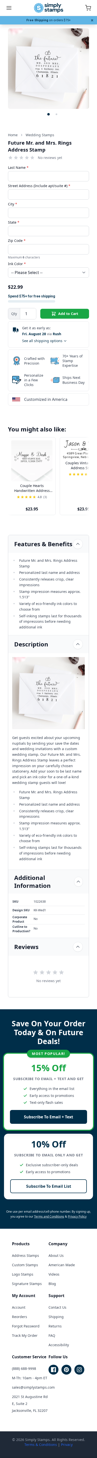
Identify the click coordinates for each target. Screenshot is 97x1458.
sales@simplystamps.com (33, 1387)
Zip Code (17, 240)
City (12, 204)
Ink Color (17, 263)
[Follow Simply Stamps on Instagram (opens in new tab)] (79, 1370)
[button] (48, 114)
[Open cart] (88, 8)
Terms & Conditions (40, 1444)
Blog (52, 1283)
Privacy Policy (77, 1216)
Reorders (19, 1316)
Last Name (18, 167)
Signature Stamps (27, 1283)
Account (18, 1307)
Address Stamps (25, 1255)
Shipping (56, 1316)
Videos (53, 1274)
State (13, 222)
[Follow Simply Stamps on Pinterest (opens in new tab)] (66, 1370)
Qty (14, 313)
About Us (56, 1255)
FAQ (51, 1335)
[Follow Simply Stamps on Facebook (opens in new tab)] (53, 1370)
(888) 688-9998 (24, 1368)
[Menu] (9, 8)
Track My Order (25, 1335)
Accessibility (58, 1344)
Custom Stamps (25, 1265)
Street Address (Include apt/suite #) (39, 185)
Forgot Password (26, 1326)
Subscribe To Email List (48, 1186)
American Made (61, 1265)
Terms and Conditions (49, 1216)
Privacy (67, 1444)
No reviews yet (50, 157)
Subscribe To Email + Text (48, 1117)
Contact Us (57, 1307)
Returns (55, 1326)
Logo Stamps (22, 1274)
